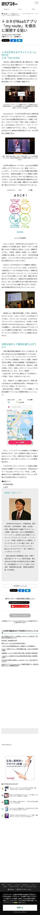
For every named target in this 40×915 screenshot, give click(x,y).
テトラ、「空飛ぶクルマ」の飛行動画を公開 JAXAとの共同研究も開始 (20, 649)
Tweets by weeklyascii (6, 744)
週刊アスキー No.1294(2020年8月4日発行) (13, 643)
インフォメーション (31, 886)
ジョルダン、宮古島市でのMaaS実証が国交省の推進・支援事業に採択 (19, 656)
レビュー (9, 884)
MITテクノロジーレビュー (25, 889)
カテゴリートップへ (21, 615)
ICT (22, 886)
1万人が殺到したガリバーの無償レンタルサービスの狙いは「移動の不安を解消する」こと (20, 637)
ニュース (17, 884)
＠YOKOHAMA (8, 484)
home (5, 13)
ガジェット (14, 13)
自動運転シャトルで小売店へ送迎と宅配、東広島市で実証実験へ (20, 653)
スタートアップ (14, 886)
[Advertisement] (20, 684)
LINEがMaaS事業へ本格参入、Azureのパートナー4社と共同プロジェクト (20, 660)
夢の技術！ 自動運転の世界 (9, 640)
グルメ (20, 9)
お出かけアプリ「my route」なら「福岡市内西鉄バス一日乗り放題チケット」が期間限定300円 (20, 665)
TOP (3, 884)
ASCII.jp (12, 889)
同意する (20, 908)
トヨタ (5, 487)
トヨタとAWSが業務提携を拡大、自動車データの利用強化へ (19, 646)
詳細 (15, 902)
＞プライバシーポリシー (20, 912)
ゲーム (6, 9)
